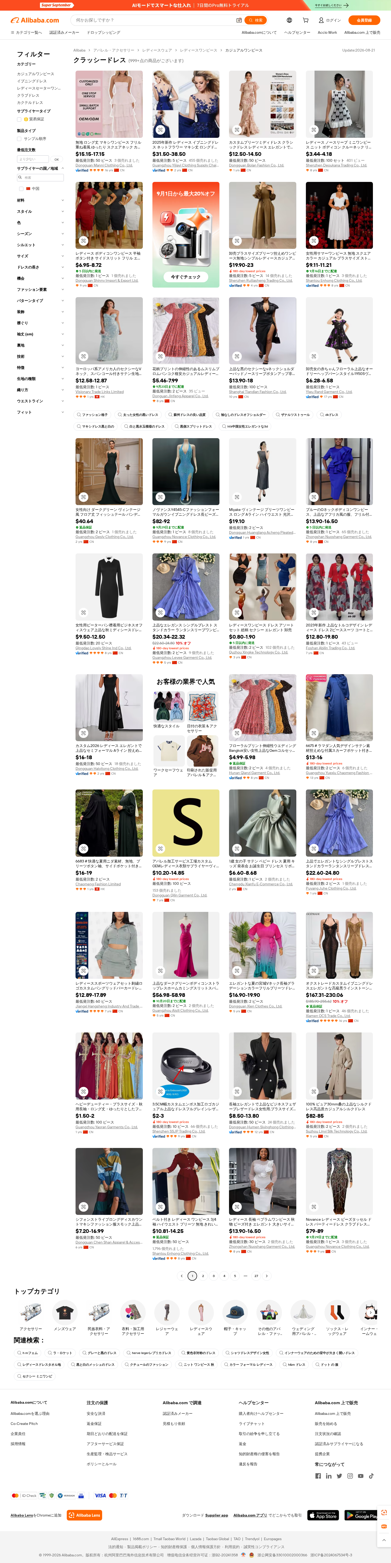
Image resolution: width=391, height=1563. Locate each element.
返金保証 (94, 1423)
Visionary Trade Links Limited (100, 392)
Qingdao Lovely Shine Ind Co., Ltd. (103, 648)
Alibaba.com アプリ (250, 1515)
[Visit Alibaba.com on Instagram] (350, 1476)
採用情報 (18, 1444)
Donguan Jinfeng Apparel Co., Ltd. (180, 396)
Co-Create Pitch (24, 1423)
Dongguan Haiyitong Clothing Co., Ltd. (107, 768)
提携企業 (322, 1454)
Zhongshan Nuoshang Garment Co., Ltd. (339, 537)
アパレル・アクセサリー (113, 50)
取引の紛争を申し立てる (259, 1434)
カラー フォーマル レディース (251, 1364)
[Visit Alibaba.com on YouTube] (360, 1476)
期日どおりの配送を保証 (107, 1434)
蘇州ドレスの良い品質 (190, 415)
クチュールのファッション (149, 1364)
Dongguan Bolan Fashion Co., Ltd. (256, 165)
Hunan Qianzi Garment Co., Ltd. (254, 773)
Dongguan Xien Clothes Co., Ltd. (255, 1006)
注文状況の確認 (328, 1434)
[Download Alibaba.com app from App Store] (323, 1515)
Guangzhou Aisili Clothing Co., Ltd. (180, 1010)
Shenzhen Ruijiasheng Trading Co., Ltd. (261, 280)
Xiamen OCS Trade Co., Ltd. (328, 1016)
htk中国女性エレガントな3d (247, 426)
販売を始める (326, 1423)
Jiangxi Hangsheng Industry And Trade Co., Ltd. (109, 1006)
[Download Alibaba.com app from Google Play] (362, 1515)
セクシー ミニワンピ (37, 1376)
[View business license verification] (243, 1555)
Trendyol (252, 1539)
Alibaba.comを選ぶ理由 (30, 1413)
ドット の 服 (329, 1364)
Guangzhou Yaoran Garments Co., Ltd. (107, 1127)
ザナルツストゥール (295, 415)
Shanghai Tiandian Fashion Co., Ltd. (257, 392)
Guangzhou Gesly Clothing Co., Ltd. (105, 537)
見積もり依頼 (174, 1423)
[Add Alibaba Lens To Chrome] (84, 1515)
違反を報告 (248, 1464)
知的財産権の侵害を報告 (259, 1454)
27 (256, 1276)
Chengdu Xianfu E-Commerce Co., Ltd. (261, 884)
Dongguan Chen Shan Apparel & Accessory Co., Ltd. (109, 1242)
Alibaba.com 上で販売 (333, 1413)
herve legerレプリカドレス (151, 1353)
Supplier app (216, 1515)
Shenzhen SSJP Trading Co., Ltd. (178, 1131)
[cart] (307, 21)
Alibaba (79, 50)
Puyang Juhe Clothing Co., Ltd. (331, 888)
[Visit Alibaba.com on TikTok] (371, 1476)
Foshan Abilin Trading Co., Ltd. (330, 648)
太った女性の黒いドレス (140, 415)
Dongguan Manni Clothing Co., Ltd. (104, 165)
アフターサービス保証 (105, 1444)
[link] (384, 1512)
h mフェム (30, 1353)
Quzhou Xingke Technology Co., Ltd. (258, 652)
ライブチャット (252, 1423)
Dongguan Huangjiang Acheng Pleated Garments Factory (262, 532)
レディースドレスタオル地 (42, 1364)
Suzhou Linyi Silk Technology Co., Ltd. (336, 1131)
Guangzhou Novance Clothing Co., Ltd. (184, 537)
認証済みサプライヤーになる (339, 1444)
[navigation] (40, 664)
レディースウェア (157, 50)
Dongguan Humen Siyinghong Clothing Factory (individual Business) (262, 1127)
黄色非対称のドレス (201, 1353)
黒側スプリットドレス (196, 426)
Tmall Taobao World (169, 1539)
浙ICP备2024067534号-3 (331, 1555)
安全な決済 (96, 1413)
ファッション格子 (95, 415)
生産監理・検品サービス (107, 1454)
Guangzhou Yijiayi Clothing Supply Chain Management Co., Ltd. (186, 165)
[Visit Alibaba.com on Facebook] (318, 1476)
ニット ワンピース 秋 (199, 1364)
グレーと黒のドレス (102, 1353)
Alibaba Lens (22, 1515)
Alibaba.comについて (29, 1402)
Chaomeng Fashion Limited (98, 884)
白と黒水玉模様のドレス (147, 426)
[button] (239, 20)
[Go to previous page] (181, 1276)
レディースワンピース (198, 50)
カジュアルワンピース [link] (244, 50)
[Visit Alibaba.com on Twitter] (339, 1476)
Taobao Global (217, 1539)
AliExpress (119, 1539)
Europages (273, 1539)
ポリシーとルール (102, 1464)
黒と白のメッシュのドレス (95, 1364)
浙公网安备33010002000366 (282, 1555)
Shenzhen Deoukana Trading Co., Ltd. (336, 165)
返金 (242, 1444)
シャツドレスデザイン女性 (250, 1353)
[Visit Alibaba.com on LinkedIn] (329, 1476)
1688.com (141, 1539)
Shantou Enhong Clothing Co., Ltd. (334, 280)
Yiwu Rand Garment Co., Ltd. (329, 392)
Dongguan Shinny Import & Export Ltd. (107, 280)
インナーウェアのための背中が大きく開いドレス (320, 1353)
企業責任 (18, 1434)
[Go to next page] (267, 1276)
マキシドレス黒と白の (98, 426)
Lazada (195, 1539)
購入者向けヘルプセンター (261, 1413)
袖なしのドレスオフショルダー (243, 415)
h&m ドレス (296, 1364)
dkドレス (331, 415)
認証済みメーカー (178, 1413)
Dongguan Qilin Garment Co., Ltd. (179, 895)
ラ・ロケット (62, 1353)
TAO (237, 1539)
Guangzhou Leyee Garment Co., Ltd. (182, 657)
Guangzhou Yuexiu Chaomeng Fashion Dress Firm (339, 773)
